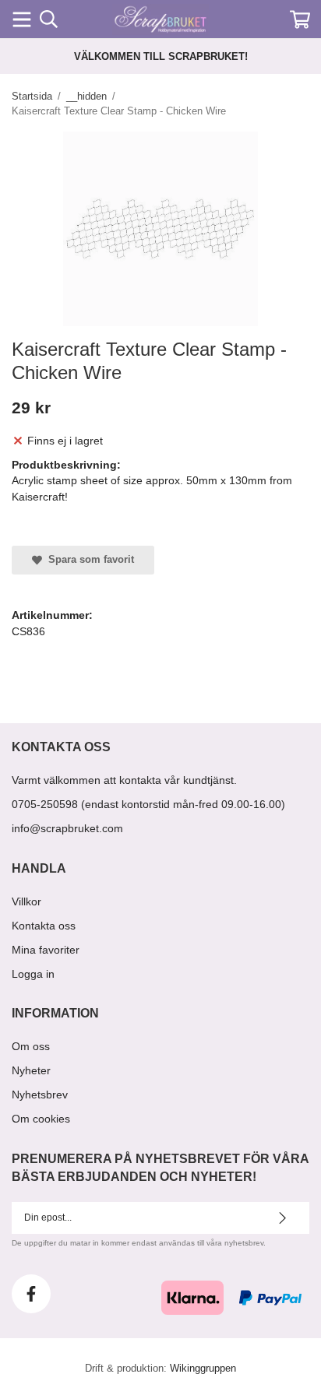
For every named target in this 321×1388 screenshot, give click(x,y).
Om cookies (41, 1118)
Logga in (33, 974)
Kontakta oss (44, 925)
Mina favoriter (45, 949)
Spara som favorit (88, 559)
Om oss (31, 1046)
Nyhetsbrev (40, 1094)
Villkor (26, 901)
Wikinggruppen (203, 1368)
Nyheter (31, 1070)
